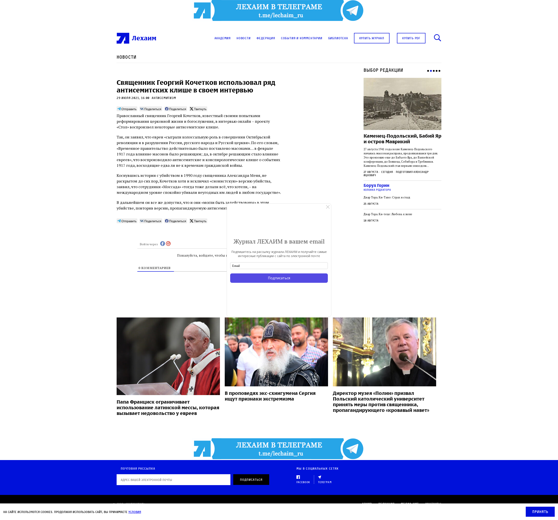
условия (134, 512)
